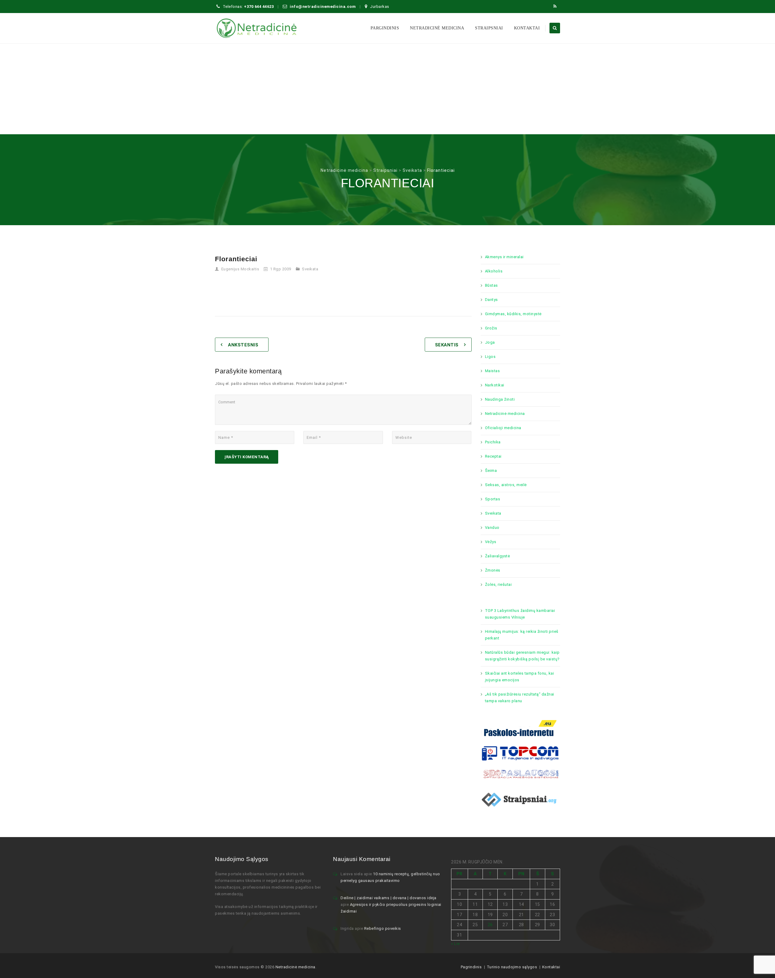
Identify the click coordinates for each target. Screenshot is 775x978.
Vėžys (490, 541)
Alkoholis (494, 271)
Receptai (493, 456)
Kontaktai (527, 28)
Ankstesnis (243, 345)
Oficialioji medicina (503, 428)
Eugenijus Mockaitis (240, 269)
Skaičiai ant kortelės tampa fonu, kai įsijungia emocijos (519, 676)
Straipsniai (489, 28)
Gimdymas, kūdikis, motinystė (513, 314)
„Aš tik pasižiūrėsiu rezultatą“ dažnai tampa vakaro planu (519, 697)
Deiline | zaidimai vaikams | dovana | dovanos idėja (389, 898)
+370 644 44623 (259, 6)
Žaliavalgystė (497, 556)
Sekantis (447, 345)
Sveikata (310, 269)
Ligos (490, 356)
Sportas (492, 499)
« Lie (455, 943)
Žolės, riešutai (498, 584)
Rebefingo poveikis (382, 928)
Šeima (491, 470)
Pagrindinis (471, 967)
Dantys (491, 299)
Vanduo (492, 527)
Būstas (491, 285)
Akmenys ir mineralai (504, 257)
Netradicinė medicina (437, 28)
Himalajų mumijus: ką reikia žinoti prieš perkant (522, 634)
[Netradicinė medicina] (256, 28)
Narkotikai (494, 385)
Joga (490, 342)
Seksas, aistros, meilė (506, 484)
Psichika (493, 442)
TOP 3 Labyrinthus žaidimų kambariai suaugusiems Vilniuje (520, 613)
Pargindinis (385, 28)
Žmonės (492, 570)
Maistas (492, 371)
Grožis (491, 328)
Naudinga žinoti (500, 399)
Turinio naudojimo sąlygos (512, 967)
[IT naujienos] (520, 752)
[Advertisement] (387, 88)
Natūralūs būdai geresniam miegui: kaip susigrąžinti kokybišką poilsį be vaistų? (522, 655)
